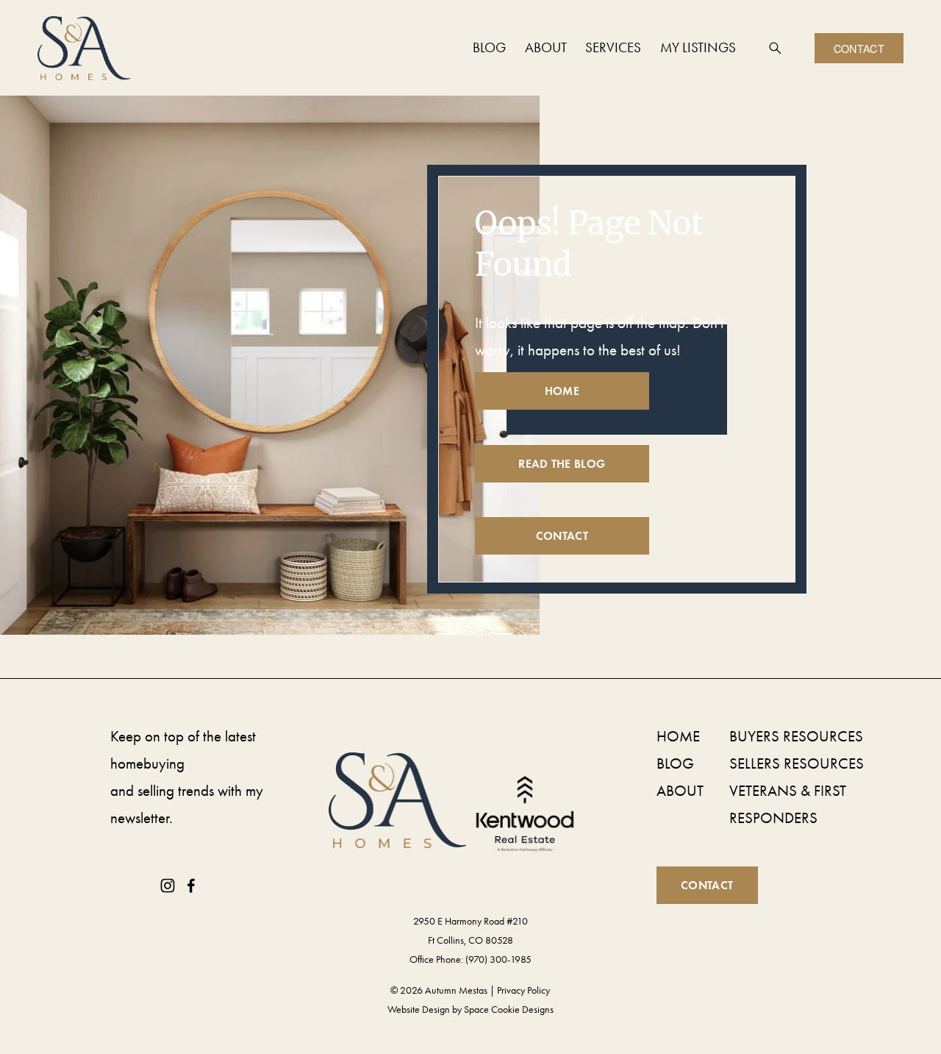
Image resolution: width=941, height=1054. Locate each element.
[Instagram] (167, 885)
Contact (859, 48)
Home (561, 391)
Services (613, 47)
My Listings (698, 47)
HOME (678, 736)
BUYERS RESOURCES (796, 736)
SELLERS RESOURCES (796, 763)
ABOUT (680, 791)
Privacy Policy (523, 990)
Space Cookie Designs (509, 1009)
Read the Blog (561, 464)
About (546, 47)
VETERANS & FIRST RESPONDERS (787, 804)
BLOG (675, 763)
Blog (489, 47)
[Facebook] (191, 885)
